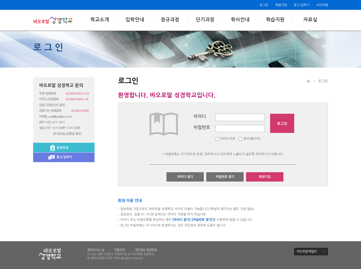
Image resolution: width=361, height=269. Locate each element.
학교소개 (99, 19)
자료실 (310, 19)
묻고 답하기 (301, 5)
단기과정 (205, 19)
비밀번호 (202, 127)
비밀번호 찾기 (225, 176)
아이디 (200, 116)
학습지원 (275, 19)
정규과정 (170, 19)
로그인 (264, 5)
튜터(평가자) (252, 138)
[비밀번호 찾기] (202, 219)
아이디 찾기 (185, 176)
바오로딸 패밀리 (307, 251)
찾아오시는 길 (95, 250)
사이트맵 (322, 5)
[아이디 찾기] (181, 219)
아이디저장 (228, 138)
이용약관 (119, 250)
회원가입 (281, 5)
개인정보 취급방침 (146, 250)
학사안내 (240, 19)
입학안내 (134, 19)
